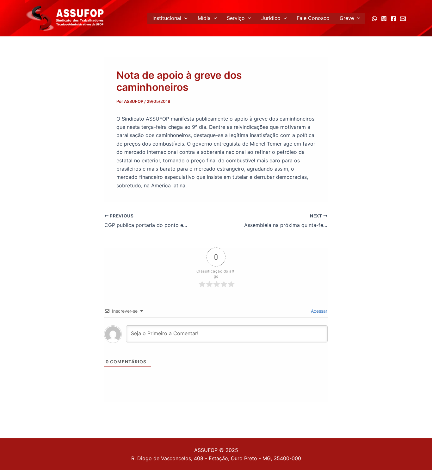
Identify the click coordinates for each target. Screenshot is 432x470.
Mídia (204, 18)
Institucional (166, 18)
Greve (347, 18)
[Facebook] (393, 19)
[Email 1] (403, 19)
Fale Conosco (313, 18)
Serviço (236, 18)
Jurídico (271, 18)
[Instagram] (384, 19)
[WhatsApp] (374, 19)
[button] (184, 18)
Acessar (318, 311)
